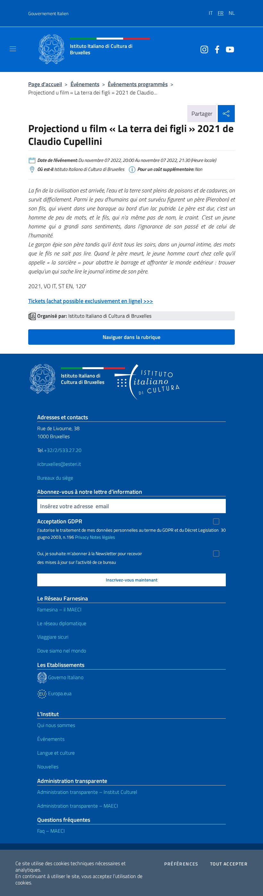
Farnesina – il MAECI (59, 609)
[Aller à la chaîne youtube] (228, 49)
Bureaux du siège (55, 478)
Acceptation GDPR (59, 521)
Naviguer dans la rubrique (131, 337)
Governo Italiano (65, 677)
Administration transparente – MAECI (77, 806)
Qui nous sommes (56, 725)
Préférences (181, 864)
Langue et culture (56, 753)
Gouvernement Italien (48, 13)
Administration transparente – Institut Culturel (87, 792)
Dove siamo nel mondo (61, 650)
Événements (85, 84)
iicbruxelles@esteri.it (59, 464)
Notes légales (102, 537)
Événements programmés (138, 84)
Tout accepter (229, 864)
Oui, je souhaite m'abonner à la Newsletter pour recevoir (89, 553)
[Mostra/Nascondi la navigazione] (13, 49)
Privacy (82, 537)
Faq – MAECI (51, 831)
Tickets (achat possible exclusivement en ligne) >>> (90, 301)
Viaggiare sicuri (52, 637)
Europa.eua (59, 693)
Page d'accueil (45, 84)
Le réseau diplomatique (61, 623)
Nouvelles (47, 766)
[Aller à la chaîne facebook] (215, 49)
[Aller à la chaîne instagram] (202, 49)
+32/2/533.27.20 (62, 450)
